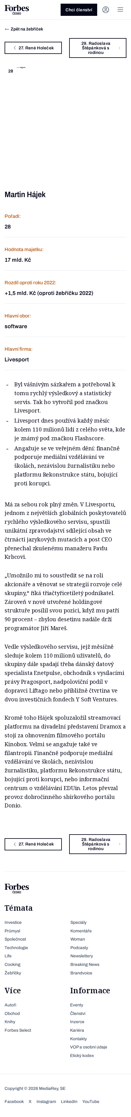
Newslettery (81, 956)
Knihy (10, 1021)
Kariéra (77, 1030)
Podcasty (79, 947)
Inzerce (77, 1021)
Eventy (76, 1005)
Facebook (14, 1101)
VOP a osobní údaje (88, 1047)
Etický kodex (82, 1055)
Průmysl (12, 931)
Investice (13, 922)
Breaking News (84, 964)
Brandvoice (81, 973)
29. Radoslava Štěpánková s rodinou (96, 48)
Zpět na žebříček (27, 29)
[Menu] (120, 10)
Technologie (16, 947)
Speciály (78, 922)
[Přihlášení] (106, 10)
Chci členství (79, 10)
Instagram (46, 1101)
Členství (77, 1013)
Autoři (10, 1005)
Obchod (12, 1013)
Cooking (12, 964)
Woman (77, 939)
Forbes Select (18, 1030)
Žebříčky (13, 973)
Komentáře (81, 931)
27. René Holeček (36, 48)
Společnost (15, 939)
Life (8, 956)
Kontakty (78, 1039)
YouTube (90, 1101)
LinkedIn (69, 1101)
